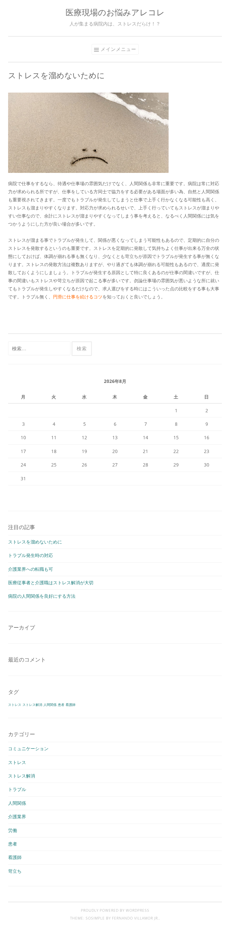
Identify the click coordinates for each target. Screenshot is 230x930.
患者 (61, 705)
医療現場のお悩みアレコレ (115, 12)
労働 (12, 830)
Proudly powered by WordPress (115, 910)
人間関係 (50, 705)
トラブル (17, 789)
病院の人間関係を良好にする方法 (41, 596)
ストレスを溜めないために (35, 542)
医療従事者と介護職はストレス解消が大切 (50, 582)
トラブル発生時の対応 (30, 555)
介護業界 (17, 816)
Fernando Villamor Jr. (135, 918)
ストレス (14, 705)
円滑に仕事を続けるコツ (77, 297)
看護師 (70, 705)
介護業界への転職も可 (30, 569)
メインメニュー (118, 49)
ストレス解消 (32, 705)
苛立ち (15, 871)
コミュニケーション (28, 748)
